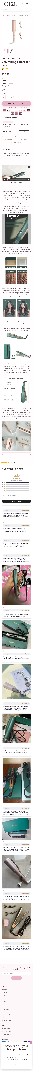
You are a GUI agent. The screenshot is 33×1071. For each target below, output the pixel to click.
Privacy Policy (6, 1028)
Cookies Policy (6, 1034)
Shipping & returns (16, 455)
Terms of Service (7, 1031)
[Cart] (27, 4)
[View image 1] (5, 51)
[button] (16, 69)
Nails (3, 998)
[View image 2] (11, 51)
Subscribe (16, 978)
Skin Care (4, 989)
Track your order (7, 1021)
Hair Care (4, 995)
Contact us (5, 1009)
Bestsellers (5, 1001)
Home (3, 15)
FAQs (3, 1018)
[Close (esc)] (31, 1042)
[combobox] (16, 10)
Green (11, 82)
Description (16, 149)
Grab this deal (24, 124)
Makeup (4, 992)
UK (4, 89)
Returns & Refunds (7, 1015)
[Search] (30, 10)
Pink (4, 82)
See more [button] (25, 517)
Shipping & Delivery (8, 1012)
